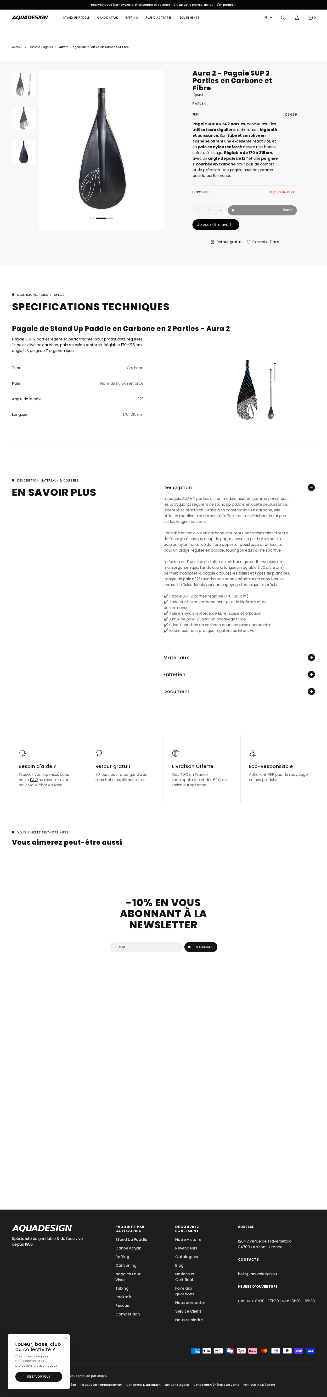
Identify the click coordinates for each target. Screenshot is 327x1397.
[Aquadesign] (30, 18)
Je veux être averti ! (216, 224)
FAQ (34, 780)
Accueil (17, 47)
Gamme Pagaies (40, 47)
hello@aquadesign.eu (257, 1274)
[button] (283, 18)
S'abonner (204, 947)
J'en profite (225, 5)
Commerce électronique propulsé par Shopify (74, 1376)
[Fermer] (65, 1338)
